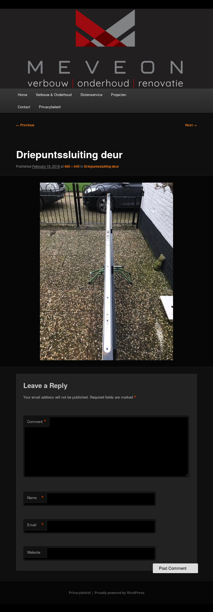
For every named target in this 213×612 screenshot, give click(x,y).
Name (35, 497)
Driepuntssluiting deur (101, 166)
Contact (24, 106)
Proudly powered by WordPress (119, 592)
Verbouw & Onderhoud (54, 94)
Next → (191, 124)
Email (35, 524)
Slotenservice (91, 94)
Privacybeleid (49, 106)
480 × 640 (72, 166)
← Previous (25, 124)
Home (22, 94)
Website (33, 552)
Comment (36, 421)
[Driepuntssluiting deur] (106, 271)
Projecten (118, 94)
